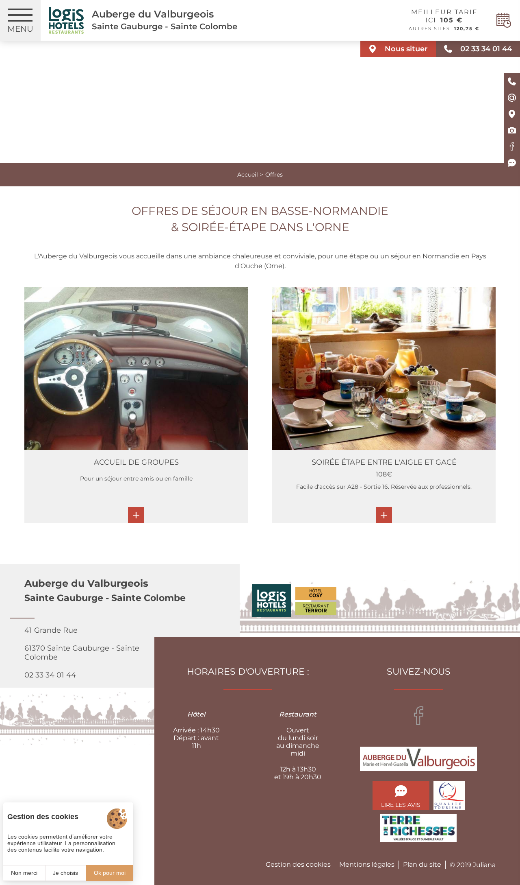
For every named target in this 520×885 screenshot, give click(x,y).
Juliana (484, 865)
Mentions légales (366, 864)
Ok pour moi (110, 873)
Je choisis (65, 873)
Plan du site (422, 864)
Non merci (24, 873)
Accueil (247, 174)
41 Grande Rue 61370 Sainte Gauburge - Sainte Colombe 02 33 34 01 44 (81, 653)
